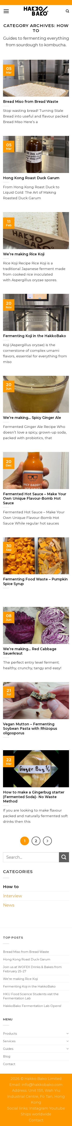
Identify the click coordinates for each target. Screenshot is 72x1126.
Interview (12, 895)
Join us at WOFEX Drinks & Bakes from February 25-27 (32, 969)
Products (10, 1033)
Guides (8, 1049)
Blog (6, 1056)
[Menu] (6, 11)
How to (11, 886)
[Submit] (64, 857)
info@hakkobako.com (42, 1084)
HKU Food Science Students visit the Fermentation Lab (31, 996)
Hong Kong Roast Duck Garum (26, 959)
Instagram (39, 1108)
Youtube (57, 1108)
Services (9, 1041)
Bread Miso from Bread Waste (26, 952)
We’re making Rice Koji (20, 979)
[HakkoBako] (36, 11)
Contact (9, 1064)
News (8, 905)
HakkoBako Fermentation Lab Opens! (32, 1006)
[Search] (67, 11)
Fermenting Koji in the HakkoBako (29, 986)
